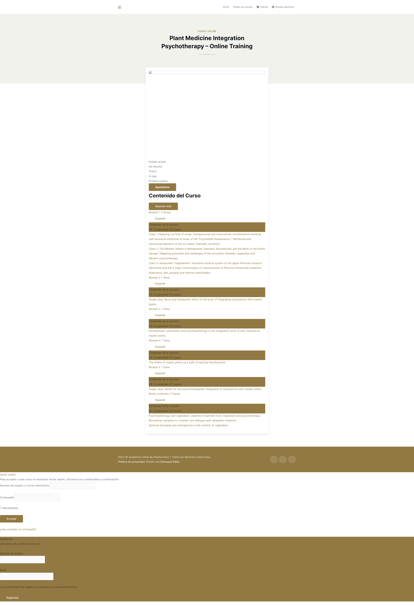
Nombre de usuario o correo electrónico (24, 485)
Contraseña (7, 497)
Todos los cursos (242, 6)
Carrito (264, 6)
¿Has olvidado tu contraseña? (18, 529)
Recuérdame (10, 508)
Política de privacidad (131, 461)
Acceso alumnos (284, 6)
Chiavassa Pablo (169, 461)
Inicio (226, 6)
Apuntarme (162, 187)
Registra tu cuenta (11, 548)
